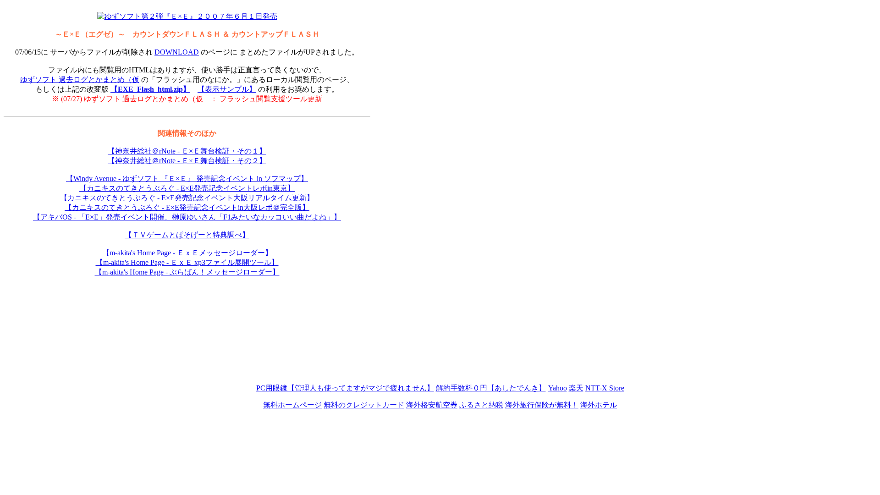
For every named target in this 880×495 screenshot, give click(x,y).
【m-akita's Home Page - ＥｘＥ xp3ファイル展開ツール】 (187, 262)
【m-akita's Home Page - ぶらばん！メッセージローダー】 (187, 272)
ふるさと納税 (481, 405)
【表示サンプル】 (227, 89)
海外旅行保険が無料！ (541, 405)
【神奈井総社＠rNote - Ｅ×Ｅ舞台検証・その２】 (187, 161)
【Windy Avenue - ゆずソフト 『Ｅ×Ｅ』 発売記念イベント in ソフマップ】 (187, 178)
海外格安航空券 (431, 405)
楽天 (576, 388)
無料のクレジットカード (364, 405)
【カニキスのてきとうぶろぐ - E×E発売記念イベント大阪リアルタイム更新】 (187, 198)
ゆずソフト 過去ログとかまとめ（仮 (79, 79)
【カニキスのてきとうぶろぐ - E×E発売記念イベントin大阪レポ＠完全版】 (187, 207)
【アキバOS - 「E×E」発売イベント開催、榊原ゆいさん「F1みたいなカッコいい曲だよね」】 (187, 217)
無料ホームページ (292, 405)
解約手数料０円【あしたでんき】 (491, 388)
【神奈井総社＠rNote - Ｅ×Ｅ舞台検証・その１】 (187, 151)
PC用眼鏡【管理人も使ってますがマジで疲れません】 (345, 388)
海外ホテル (598, 405)
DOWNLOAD (176, 52)
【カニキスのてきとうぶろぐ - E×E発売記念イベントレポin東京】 (187, 188)
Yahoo (557, 388)
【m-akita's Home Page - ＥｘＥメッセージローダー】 (187, 253)
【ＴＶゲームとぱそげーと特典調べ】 (187, 235)
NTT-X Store (604, 388)
